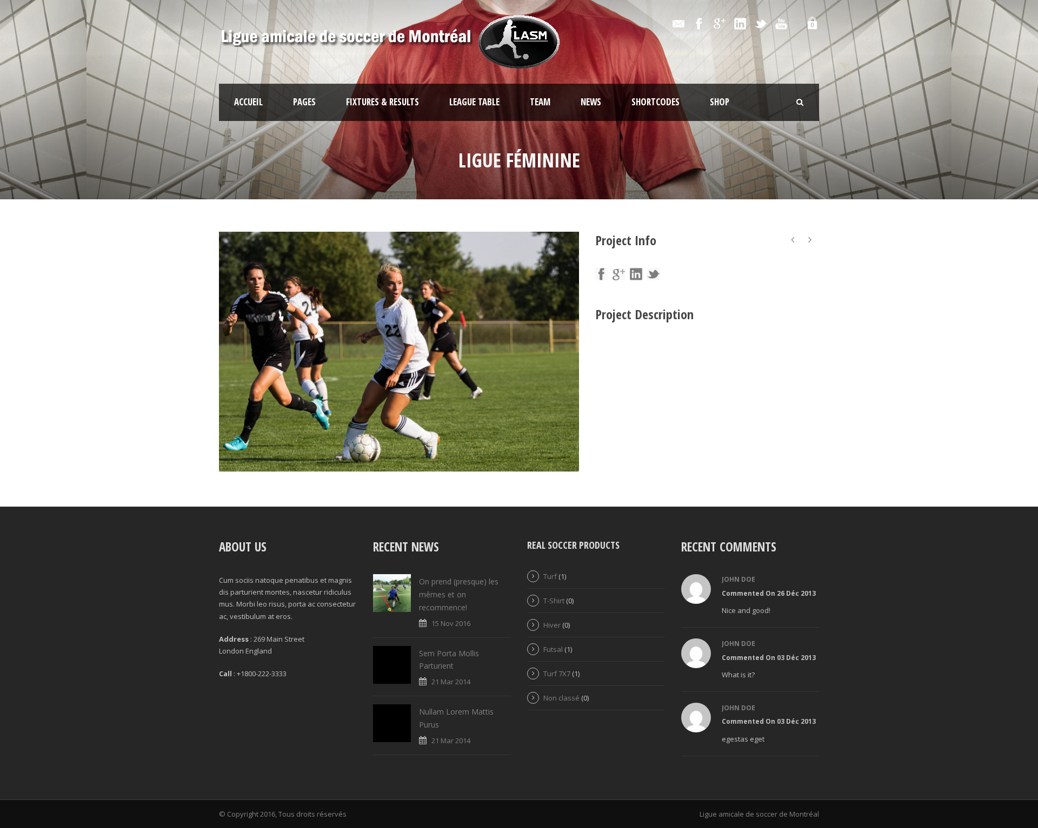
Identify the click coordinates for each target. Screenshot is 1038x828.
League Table (474, 102)
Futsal (553, 649)
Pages (304, 102)
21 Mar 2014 (450, 681)
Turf (550, 576)
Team (540, 102)
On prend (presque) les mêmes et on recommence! (458, 594)
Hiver (552, 625)
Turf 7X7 (556, 673)
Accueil (248, 102)
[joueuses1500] (399, 352)
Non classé (561, 698)
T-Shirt (553, 600)
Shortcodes (655, 102)
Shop (719, 102)
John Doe (738, 579)
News (591, 102)
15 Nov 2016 (450, 623)
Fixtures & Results (382, 102)
